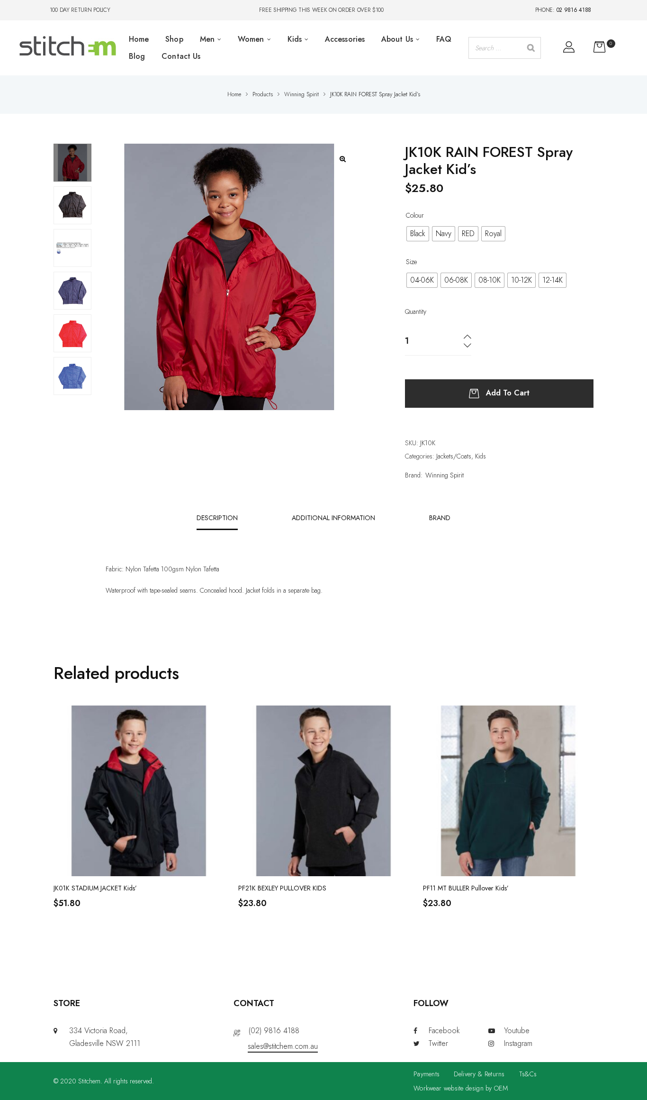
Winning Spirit (444, 475)
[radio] (418, 234)
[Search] (530, 47)
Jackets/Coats (453, 456)
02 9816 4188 (574, 10)
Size (411, 261)
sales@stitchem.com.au (283, 1046)
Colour (415, 215)
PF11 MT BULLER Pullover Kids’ (466, 888)
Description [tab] (217, 517)
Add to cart (508, 392)
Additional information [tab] (333, 517)
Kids (480, 456)
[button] (343, 159)
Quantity (415, 311)
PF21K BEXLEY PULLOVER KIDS (282, 888)
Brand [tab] (439, 517)
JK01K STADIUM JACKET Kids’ (95, 888)
